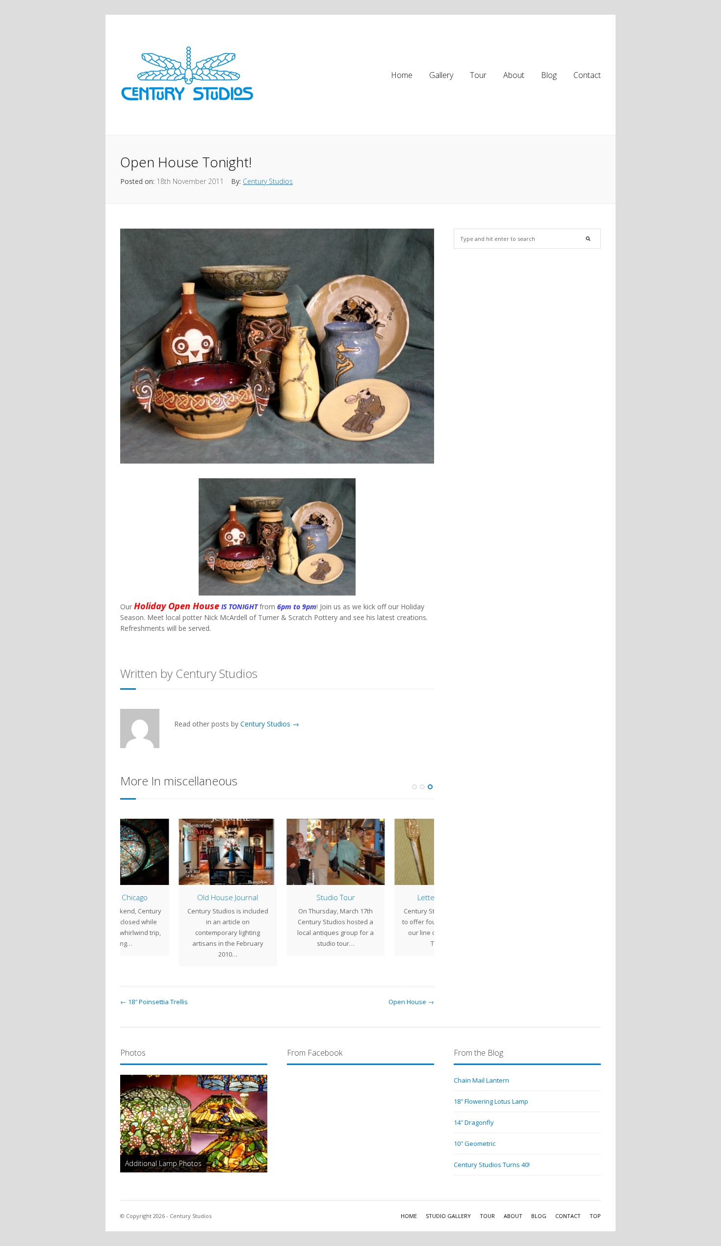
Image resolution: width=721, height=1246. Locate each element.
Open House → (411, 1001)
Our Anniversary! (385, 897)
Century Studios (268, 181)
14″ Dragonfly (474, 1122)
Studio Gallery (448, 1216)
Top (595, 1216)
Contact (587, 75)
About (513, 75)
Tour (478, 75)
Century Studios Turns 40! (492, 1164)
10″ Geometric (474, 1143)
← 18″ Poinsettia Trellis (154, 1001)
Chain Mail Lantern (481, 1080)
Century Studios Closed (277, 831)
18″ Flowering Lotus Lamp (491, 1101)
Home (401, 75)
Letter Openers (169, 897)
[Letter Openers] (169, 852)
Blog (549, 75)
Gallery (441, 75)
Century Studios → (269, 723)
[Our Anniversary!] (385, 852)
